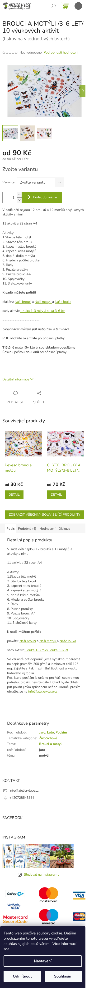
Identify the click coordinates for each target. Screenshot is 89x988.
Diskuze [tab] (64, 528)
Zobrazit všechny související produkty (44, 514)
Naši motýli (43, 301)
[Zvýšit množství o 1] (19, 194)
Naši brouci (23, 301)
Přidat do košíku (45, 197)
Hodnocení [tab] (47, 528)
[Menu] (78, 6)
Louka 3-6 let (58, 650)
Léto (50, 732)
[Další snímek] (83, 91)
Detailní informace (15, 379)
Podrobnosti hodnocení (61, 52)
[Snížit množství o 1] (19, 200)
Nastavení (43, 961)
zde (6, 949)
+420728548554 (21, 797)
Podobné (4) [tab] (27, 528)
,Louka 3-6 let (54, 311)
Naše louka (63, 301)
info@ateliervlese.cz (42, 691)
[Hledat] (53, 6)
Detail (14, 494)
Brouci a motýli (50, 744)
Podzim (61, 732)
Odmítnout (22, 976)
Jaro (42, 732)
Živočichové (48, 738)
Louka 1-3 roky (31, 311)
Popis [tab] (10, 528)
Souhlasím (63, 976)
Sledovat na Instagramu (41, 874)
